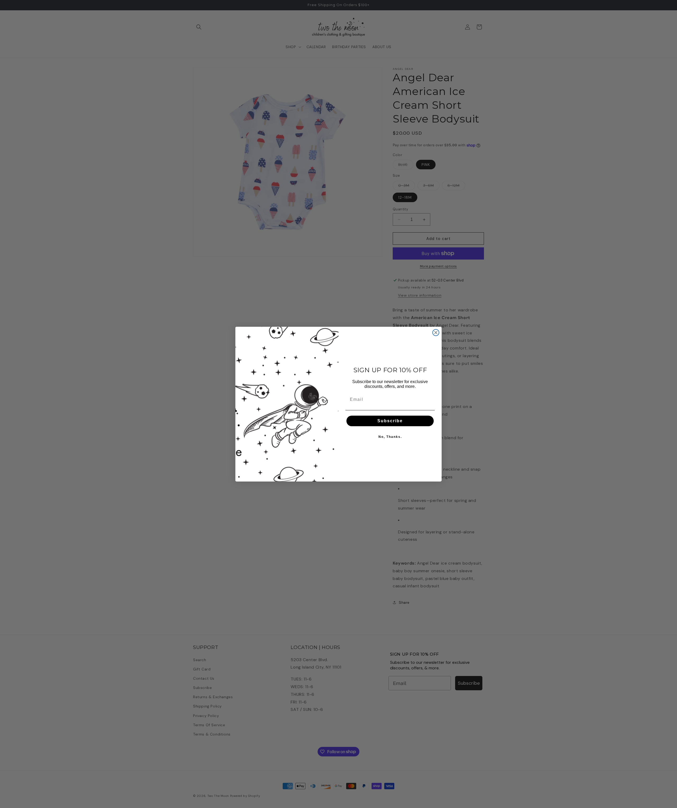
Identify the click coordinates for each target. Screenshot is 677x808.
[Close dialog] (436, 332)
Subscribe (390, 421)
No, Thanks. (390, 437)
